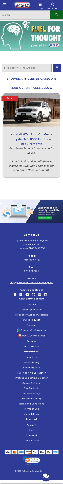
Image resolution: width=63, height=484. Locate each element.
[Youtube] (28, 296)
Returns (31, 324)
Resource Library (31, 398)
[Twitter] (22, 296)
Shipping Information (34, 330)
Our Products (31, 388)
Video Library (31, 413)
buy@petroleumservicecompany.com (31, 282)
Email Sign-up (31, 367)
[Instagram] (35, 296)
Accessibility (31, 362)
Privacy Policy (31, 393)
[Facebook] (16, 296)
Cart (31, 430)
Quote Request (31, 319)
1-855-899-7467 (31, 259)
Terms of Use (31, 408)
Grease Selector (31, 383)
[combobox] (25, 14)
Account (31, 424)
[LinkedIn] (46, 296)
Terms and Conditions (31, 403)
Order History (31, 440)
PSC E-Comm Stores (34, 335)
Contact (31, 304)
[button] (31, 460)
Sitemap (31, 341)
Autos (10, 98)
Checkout (31, 435)
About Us (31, 357)
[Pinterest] (41, 296)
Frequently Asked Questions (31, 314)
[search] (56, 14)
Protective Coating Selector (31, 377)
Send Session (31, 346)
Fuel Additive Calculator (31, 372)
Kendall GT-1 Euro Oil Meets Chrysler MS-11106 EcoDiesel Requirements (31, 139)
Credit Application (31, 309)
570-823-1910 (31, 270)
